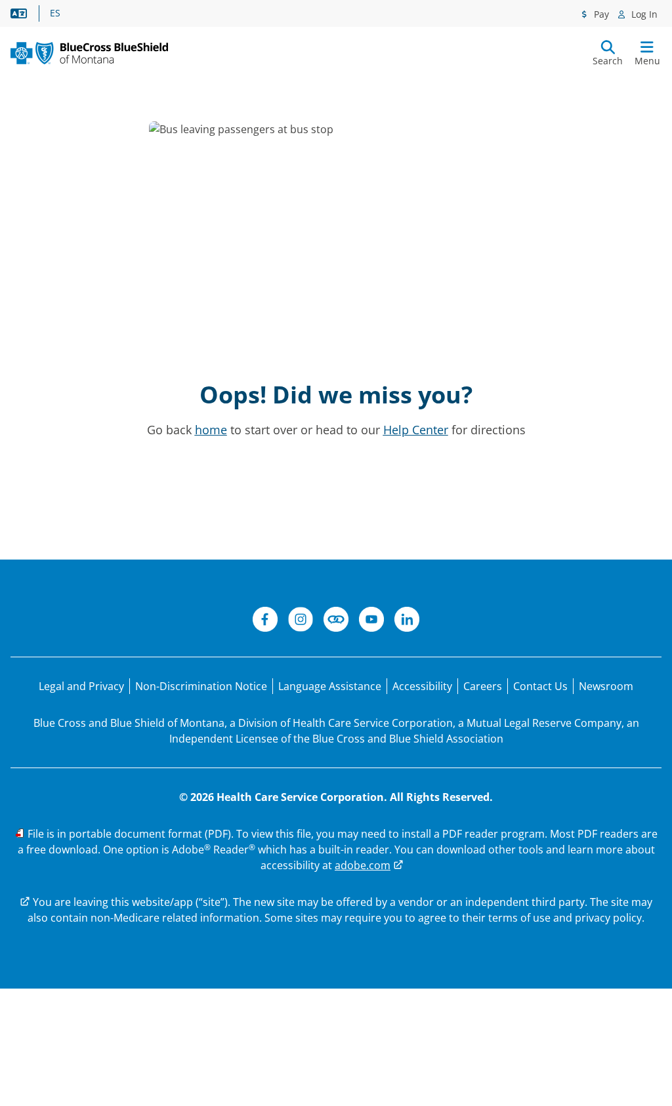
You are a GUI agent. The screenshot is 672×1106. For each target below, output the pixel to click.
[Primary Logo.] (89, 53)
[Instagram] (300, 621)
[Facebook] (265, 621)
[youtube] (371, 621)
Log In (643, 14)
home (211, 430)
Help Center (415, 430)
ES (55, 13)
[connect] (336, 621)
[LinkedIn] (406, 621)
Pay (600, 14)
